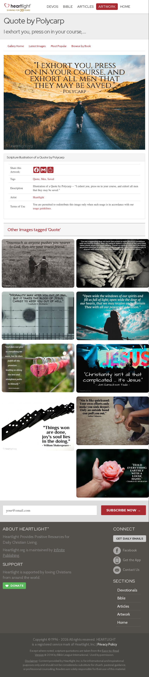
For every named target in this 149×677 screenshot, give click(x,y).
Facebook (130, 550)
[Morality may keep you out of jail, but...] (38, 315)
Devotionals (127, 590)
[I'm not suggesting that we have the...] (112, 263)
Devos (52, 6)
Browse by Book (81, 46)
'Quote (54, 229)
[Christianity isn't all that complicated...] (112, 368)
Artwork (106, 6)
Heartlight (38, 197)
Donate (14, 586)
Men (43, 179)
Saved (50, 179)
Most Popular (58, 46)
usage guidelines (42, 208)
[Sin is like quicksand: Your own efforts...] (112, 420)
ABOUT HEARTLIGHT (26, 529)
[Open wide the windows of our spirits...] (112, 315)
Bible (68, 6)
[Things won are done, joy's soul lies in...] (38, 423)
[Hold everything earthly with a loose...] (112, 473)
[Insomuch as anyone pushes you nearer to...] (38, 263)
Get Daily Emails (129, 538)
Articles (85, 6)
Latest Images (37, 46)
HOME (125, 6)
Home (122, 622)
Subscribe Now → (123, 510)
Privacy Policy (107, 644)
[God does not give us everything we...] (38, 367)
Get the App (132, 560)
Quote (36, 179)
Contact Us (131, 570)
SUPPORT (13, 564)
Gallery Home (16, 46)
